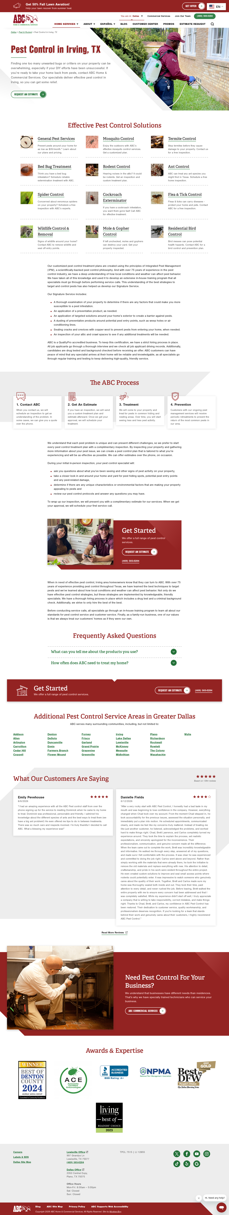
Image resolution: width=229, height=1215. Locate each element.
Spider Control (51, 194)
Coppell (18, 754)
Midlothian (122, 754)
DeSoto (52, 738)
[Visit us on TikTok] (176, 1163)
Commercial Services (158, 16)
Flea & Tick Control (185, 194)
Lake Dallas (123, 738)
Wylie (187, 734)
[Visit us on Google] (196, 1163)
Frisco (86, 738)
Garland (87, 742)
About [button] (87, 24)
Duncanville (55, 742)
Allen (16, 738)
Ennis (51, 746)
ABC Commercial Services (143, 1011)
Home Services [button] (64, 24)
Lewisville (122, 742)
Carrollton (19, 746)
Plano (153, 734)
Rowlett (155, 746)
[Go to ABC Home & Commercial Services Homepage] (21, 1209)
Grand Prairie (90, 746)
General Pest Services (56, 138)
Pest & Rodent (25, 32)
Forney (86, 734)
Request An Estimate (137, 552)
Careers (17, 1152)
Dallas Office (74, 1169)
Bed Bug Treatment (54, 166)
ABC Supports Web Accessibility (109, 1206)
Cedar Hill (19, 750)
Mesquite (122, 750)
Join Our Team (183, 16)
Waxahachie (158, 754)
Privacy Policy (77, 1206)
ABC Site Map (55, 1206)
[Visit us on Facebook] (186, 1153)
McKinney (122, 746)
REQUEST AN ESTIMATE (26, 94)
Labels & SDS (21, 1157)
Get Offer (191, 6)
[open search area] (212, 24)
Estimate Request (192, 24)
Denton (52, 734)
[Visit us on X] (176, 1153)
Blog (123, 24)
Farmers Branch (58, 750)
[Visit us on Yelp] (186, 1163)
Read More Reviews (113, 932)
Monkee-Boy (115, 1211)
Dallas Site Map (22, 1162)
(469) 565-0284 (205, 16)
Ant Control (179, 166)
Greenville (88, 754)
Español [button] (106, 24)
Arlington (19, 742)
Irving (119, 734)
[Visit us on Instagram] (206, 1153)
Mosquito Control (118, 138)
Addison (18, 734)
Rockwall (156, 742)
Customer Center (145, 24)
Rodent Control (116, 166)
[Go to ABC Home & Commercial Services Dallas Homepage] (25, 20)
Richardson (157, 738)
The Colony (157, 750)
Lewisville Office (76, 1152)
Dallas (130, 16)
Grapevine (88, 750)
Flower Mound (57, 754)
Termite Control (182, 138)
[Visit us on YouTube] (196, 1153)
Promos (168, 24)
